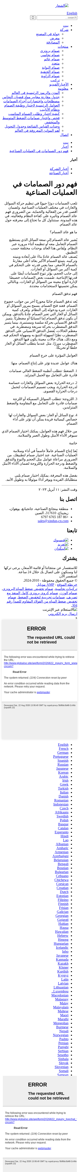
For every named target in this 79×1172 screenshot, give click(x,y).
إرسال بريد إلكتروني (62, 614)
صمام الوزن (68, 593)
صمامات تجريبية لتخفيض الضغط (41, 597)
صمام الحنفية (50, 72)
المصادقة (53, 42)
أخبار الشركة (59, 169)
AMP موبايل (45, 584)
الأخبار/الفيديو (58, 84)
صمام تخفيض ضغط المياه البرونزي (28, 589)
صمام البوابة (51, 67)
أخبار (64, 147)
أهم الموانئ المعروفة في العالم (37, 130)
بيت (65, 25)
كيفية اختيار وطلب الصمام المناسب (34, 114)
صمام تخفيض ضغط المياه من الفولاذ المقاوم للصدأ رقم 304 (42, 601)
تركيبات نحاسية (66, 589)
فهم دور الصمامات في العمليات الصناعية (38, 151)
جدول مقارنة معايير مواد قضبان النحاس (31, 97)
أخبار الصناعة (58, 173)
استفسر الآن (68, 576)
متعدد (56, 63)
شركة (64, 30)
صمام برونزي (50, 51)
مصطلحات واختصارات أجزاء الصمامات (31, 101)
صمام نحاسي (50, 55)
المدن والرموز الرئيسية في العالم (36, 93)
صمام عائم (52, 59)
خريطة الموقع (67, 584)
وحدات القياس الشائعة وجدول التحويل (32, 126)
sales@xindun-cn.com (53, 521)
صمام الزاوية (50, 76)
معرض (55, 38)
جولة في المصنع (48, 34)
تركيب (55, 80)
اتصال (64, 135)
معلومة (63, 88)
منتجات (63, 46)
